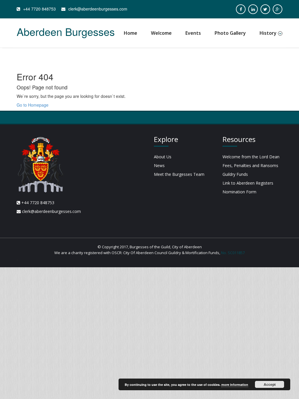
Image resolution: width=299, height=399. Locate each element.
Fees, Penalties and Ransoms (250, 165)
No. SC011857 (233, 252)
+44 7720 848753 (39, 9)
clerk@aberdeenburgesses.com (97, 9)
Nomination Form (239, 192)
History (268, 33)
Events (193, 33)
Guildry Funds (235, 174)
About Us (162, 156)
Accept (270, 384)
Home (130, 33)
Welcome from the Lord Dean (250, 156)
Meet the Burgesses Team (179, 174)
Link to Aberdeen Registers (247, 183)
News (159, 165)
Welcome (161, 33)
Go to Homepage (32, 105)
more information (234, 384)
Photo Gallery (230, 33)
